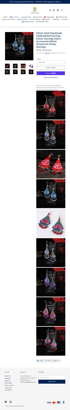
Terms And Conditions (8, 389)
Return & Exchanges (8, 382)
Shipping (47, 53)
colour (39, 59)
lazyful (11, 406)
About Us (8, 376)
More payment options (51, 77)
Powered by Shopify (18, 406)
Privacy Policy (9, 385)
